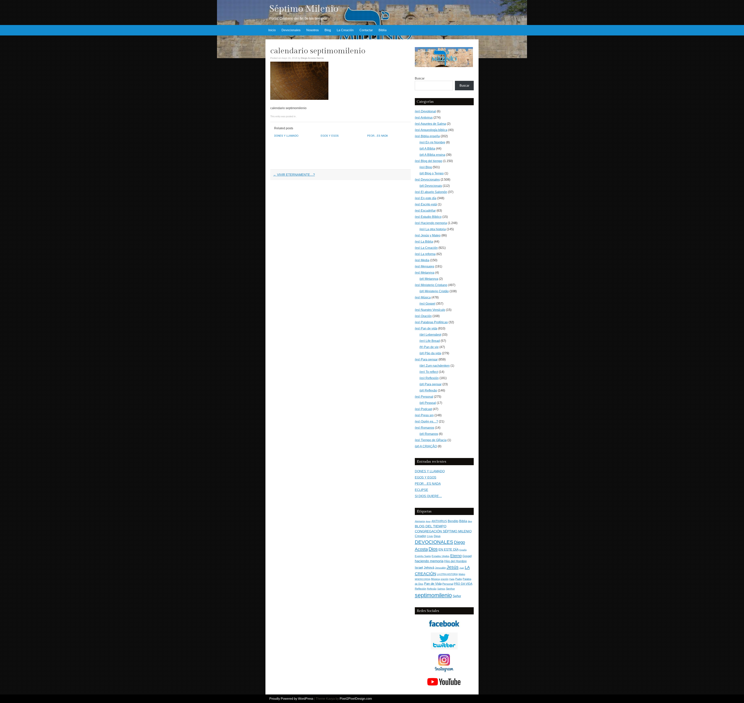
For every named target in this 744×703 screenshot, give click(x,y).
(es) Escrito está (426, 204)
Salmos (441, 588)
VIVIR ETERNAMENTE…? (294, 174)
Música (435, 579)
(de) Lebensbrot (430, 334)
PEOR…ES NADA (377, 135)
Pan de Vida (433, 584)
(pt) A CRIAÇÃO (426, 446)
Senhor (450, 588)
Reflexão (432, 588)
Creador (420, 536)
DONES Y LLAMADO (286, 135)
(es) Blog (425, 167)
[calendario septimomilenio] (299, 98)
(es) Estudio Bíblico (428, 216)
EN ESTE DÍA (448, 549)
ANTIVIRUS (439, 521)
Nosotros (312, 30)
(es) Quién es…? (426, 421)
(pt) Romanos (428, 434)
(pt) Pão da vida (430, 353)
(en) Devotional (425, 111)
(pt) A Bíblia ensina (432, 154)
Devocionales (291, 30)
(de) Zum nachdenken (434, 365)
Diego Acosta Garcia (312, 58)
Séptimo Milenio (303, 8)
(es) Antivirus (424, 117)
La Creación (345, 30)
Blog (328, 30)
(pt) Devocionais (430, 185)
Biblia (383, 30)
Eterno (456, 556)
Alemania (420, 521)
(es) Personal (424, 396)
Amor (428, 521)
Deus (437, 536)
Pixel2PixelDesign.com (356, 698)
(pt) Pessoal (427, 403)
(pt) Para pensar (430, 384)
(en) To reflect (428, 371)
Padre (458, 579)
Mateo (462, 574)
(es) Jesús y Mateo (428, 235)
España (463, 550)
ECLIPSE (421, 490)
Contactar (366, 30)
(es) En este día (425, 198)
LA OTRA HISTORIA (447, 574)
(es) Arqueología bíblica (431, 130)
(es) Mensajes (424, 266)
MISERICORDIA (422, 579)
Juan (461, 568)
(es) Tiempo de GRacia (431, 440)
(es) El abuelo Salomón (431, 192)
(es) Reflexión (429, 378)
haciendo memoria (429, 561)
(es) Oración (423, 316)
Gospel (467, 556)
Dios (433, 549)
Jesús (453, 567)
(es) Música (423, 297)
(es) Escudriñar (425, 210)
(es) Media (422, 260)
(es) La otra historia (432, 229)
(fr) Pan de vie (429, 347)
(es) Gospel (427, 303)
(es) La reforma (425, 254)
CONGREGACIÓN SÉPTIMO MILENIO (443, 531)
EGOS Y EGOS (330, 135)
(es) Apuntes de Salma (430, 123)
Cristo (430, 536)
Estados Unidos (441, 556)
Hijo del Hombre (455, 561)
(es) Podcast (423, 409)
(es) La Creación (426, 247)
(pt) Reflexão (428, 390)
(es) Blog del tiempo (428, 161)
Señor (457, 596)
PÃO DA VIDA (463, 583)
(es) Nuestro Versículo (430, 309)
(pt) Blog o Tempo (431, 173)
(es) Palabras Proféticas (431, 322)
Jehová (429, 567)
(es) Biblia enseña (427, 136)
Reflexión (420, 588)
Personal (447, 583)
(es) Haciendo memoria (431, 223)
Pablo (452, 579)
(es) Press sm (424, 415)
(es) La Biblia (424, 241)
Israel (419, 567)
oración (445, 579)
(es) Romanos (424, 427)
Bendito (453, 521)
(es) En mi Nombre (432, 142)
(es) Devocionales (427, 179)
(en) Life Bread (429, 340)
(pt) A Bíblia (427, 148)
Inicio (272, 30)
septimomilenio (433, 595)
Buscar (420, 78)
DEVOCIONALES (434, 542)
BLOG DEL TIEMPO (430, 526)
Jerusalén (440, 567)
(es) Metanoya (424, 272)
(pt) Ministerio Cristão (434, 291)
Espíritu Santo (423, 556)
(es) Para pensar (426, 359)
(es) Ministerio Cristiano (431, 285)
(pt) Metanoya (428, 278)
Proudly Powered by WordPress (291, 698)
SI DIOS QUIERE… (428, 496)
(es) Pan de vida (426, 328)
